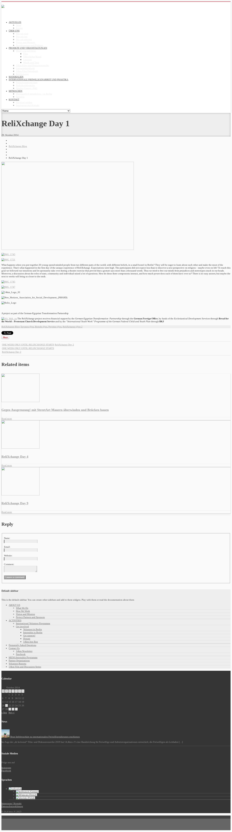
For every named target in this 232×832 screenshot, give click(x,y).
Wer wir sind (22, 33)
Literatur (27, 59)
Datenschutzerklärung (12, 806)
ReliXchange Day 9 (14, 503)
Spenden (20, 96)
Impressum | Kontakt (11, 803)
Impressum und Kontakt (27, 105)
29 (10, 709)
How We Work (23, 611)
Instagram (6, 767)
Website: (8, 555)
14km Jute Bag (30, 641)
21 (6, 705)
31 (16, 709)
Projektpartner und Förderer (29, 45)
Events (19, 28)
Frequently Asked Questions (22, 645)
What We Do (22, 608)
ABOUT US (14, 605)
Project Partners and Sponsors (30, 617)
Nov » (11, 712)
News (18, 25)
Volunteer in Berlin (32, 629)
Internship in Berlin (32, 632)
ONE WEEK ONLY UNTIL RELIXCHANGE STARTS (28, 344)
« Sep (4, 712)
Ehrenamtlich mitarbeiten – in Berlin (34, 93)
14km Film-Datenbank (27, 71)
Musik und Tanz (31, 62)
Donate (26, 638)
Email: (7, 546)
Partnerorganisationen (27, 82)
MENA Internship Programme (23, 657)
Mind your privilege (26, 51)
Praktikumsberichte (25, 85)
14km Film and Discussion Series (25, 666)
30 (13, 709)
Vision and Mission (25, 42)
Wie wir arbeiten (24, 39)
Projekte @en (55, 326)
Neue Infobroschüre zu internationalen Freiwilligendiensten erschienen (45, 736)
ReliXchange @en (72, 326)
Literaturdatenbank (25, 68)
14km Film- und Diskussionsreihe (32, 65)
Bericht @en (41, 326)
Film (25, 53)
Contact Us (14, 648)
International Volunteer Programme (33, 623)
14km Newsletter (24, 651)
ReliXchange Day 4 (14, 456)
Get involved (22, 626)
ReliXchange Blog (18, 146)
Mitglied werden (24, 102)
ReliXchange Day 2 (64, 344)
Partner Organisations (19, 660)
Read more (6, 418)
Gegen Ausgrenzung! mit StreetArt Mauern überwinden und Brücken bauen (55, 410)
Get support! (29, 635)
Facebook (21, 654)
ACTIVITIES (15, 620)
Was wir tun (21, 36)
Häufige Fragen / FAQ (26, 88)
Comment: (9, 564)
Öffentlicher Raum (32, 56)
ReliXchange (22, 74)
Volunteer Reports (17, 663)
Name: (7, 538)
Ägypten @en (27, 326)
